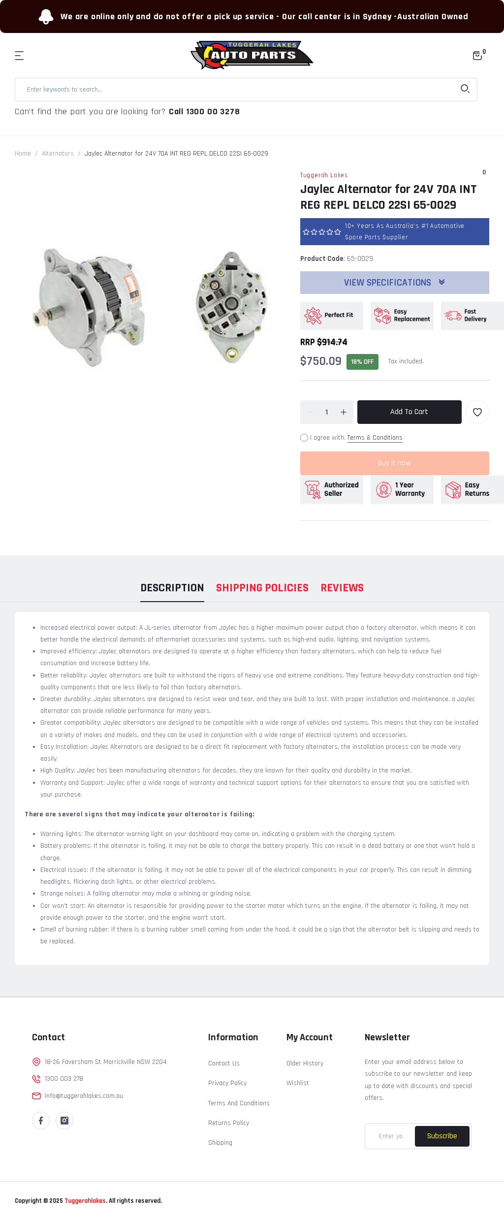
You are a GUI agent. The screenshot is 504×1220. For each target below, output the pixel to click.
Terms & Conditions (375, 437)
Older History (304, 1063)
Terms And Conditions (239, 1103)
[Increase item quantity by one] (343, 412)
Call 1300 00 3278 (204, 111)
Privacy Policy (227, 1083)
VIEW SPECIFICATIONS (389, 282)
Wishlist (297, 1083)
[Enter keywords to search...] (465, 89)
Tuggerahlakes (84, 1201)
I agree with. (356, 437)
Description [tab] (172, 587)
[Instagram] (64, 1120)
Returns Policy (228, 1123)
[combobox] (246, 89)
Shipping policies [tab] (262, 587)
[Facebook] (41, 1120)
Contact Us (224, 1063)
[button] (21, 56)
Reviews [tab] (342, 587)
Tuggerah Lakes (324, 175)
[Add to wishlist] (477, 412)
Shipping (220, 1142)
